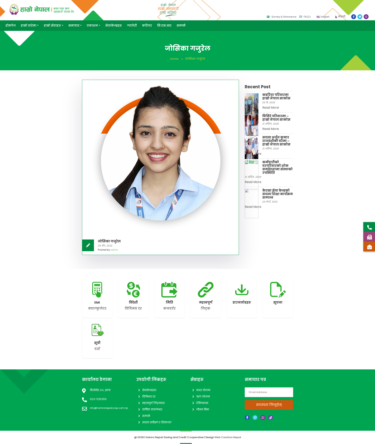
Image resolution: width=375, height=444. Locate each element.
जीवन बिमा (202, 409)
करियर (147, 25)
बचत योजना (203, 390)
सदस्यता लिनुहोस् (269, 405)
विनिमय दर (148, 396)
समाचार (73, 25)
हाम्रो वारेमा (28, 25)
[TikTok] (270, 417)
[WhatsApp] (262, 417)
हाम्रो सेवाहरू (52, 25)
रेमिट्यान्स (202, 403)
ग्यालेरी (132, 25)
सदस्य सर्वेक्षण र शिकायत (156, 422)
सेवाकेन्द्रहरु (113, 25)
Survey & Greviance (283, 17)
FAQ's (307, 17)
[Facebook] (247, 417)
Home (174, 59)
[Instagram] (255, 417)
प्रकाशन (92, 25)
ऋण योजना (203, 396)
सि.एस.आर (164, 25)
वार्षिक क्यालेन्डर (152, 409)
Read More (270, 107)
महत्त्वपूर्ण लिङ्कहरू (153, 403)
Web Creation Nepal (228, 437)
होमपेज (10, 25)
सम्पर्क (181, 25)
